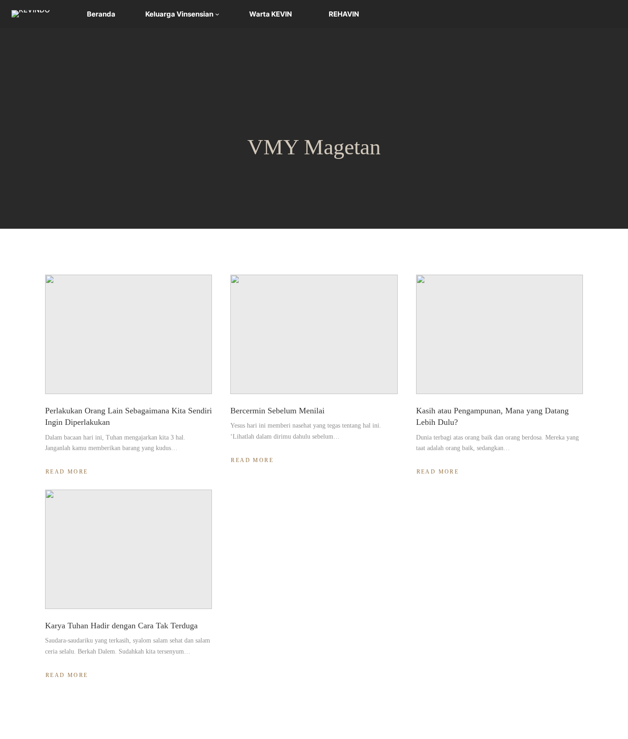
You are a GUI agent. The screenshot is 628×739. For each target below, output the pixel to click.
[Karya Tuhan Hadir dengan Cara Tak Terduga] (128, 549)
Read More (68, 471)
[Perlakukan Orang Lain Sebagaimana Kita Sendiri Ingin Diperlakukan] (128, 334)
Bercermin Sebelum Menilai (277, 410)
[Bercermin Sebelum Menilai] (313, 334)
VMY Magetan (314, 147)
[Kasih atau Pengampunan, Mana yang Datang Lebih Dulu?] (499, 334)
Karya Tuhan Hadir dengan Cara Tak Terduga (121, 625)
